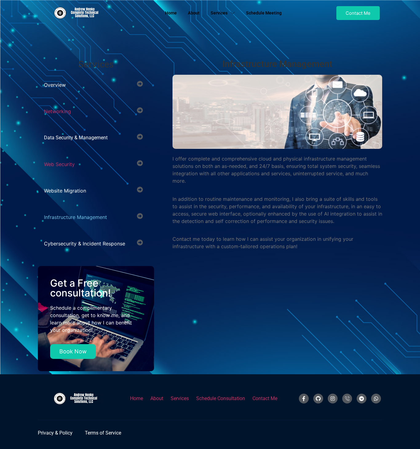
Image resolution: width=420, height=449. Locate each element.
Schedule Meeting (264, 12)
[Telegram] (362, 398)
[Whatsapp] (376, 398)
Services (219, 12)
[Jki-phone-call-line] (347, 398)
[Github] (318, 398)
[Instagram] (333, 398)
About (194, 12)
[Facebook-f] (304, 398)
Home (171, 12)
